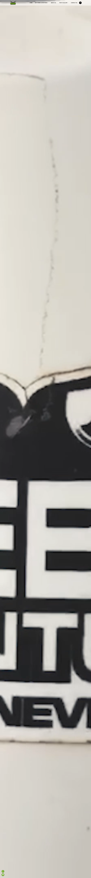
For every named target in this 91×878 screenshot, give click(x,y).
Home (31, 2)
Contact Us (74, 2)
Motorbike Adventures (41, 2)
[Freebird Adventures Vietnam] (17, 3)
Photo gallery (63, 2)
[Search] (80, 3)
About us (53, 2)
